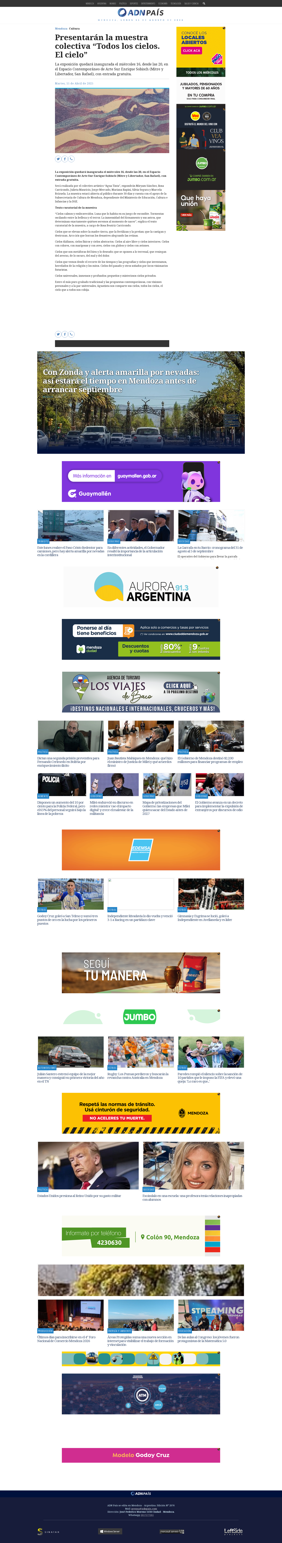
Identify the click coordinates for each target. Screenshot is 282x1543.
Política (123, 3)
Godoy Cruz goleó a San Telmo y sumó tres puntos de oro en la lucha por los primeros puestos (67, 920)
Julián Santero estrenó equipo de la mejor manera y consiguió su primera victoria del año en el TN (70, 1078)
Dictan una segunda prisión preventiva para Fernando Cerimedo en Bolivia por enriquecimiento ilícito (68, 762)
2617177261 (147, 1515)
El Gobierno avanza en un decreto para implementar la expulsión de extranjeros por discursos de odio (219, 806)
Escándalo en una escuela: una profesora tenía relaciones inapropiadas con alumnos (192, 1197)
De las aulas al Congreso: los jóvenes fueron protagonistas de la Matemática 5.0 (208, 1339)
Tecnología (176, 3)
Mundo (113, 3)
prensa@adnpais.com (144, 1508)
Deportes (134, 3)
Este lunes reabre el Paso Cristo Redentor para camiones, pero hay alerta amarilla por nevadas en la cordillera (70, 551)
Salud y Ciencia (191, 3)
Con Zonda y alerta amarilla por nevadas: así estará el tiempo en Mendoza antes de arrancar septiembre (121, 381)
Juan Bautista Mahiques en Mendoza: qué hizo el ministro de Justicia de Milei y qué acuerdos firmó (140, 762)
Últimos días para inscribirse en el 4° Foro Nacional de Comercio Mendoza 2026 (66, 1339)
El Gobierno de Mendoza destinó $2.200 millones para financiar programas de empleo (210, 760)
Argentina (101, 3)
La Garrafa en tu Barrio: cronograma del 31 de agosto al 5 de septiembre (210, 549)
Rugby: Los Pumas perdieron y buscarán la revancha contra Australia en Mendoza (138, 1076)
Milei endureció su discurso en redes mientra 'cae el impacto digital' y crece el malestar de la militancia (111, 808)
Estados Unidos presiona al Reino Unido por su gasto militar (79, 1195)
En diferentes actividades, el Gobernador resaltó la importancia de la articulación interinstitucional (136, 551)
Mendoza (90, 3)
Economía (162, 3)
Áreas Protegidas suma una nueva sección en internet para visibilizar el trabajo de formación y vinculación (140, 1341)
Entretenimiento (148, 3)
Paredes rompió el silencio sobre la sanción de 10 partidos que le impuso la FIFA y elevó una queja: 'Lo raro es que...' (210, 1078)
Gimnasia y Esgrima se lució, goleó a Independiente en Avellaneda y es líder (205, 918)
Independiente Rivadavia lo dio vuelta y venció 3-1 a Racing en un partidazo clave (140, 918)
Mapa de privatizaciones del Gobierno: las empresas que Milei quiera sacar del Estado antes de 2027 (166, 808)
